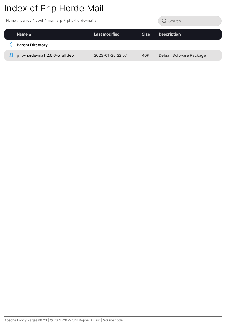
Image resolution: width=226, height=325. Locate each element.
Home (11, 20)
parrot (25, 20)
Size (146, 34)
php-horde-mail (80, 20)
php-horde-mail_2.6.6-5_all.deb (45, 55)
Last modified (107, 34)
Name (22, 34)
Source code (113, 320)
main (51, 20)
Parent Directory (32, 44)
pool (39, 20)
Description (170, 34)
